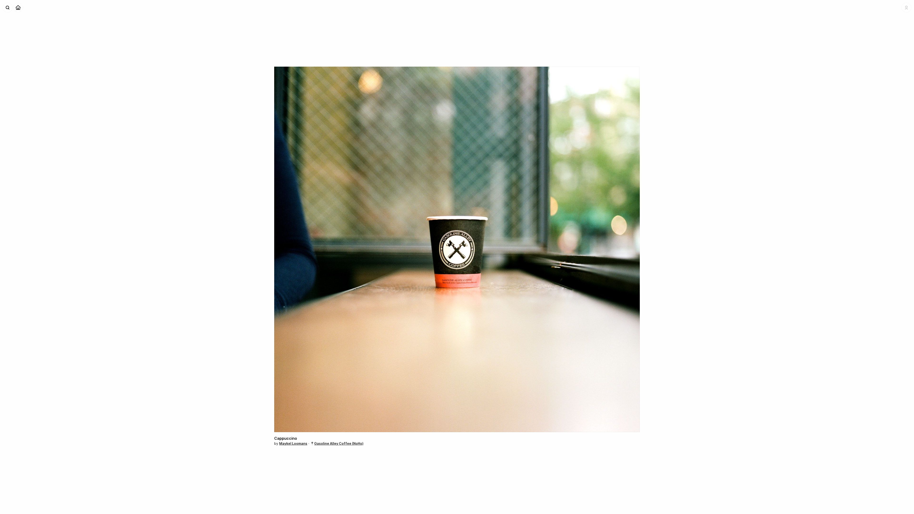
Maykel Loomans (293, 443)
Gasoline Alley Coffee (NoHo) (338, 443)
